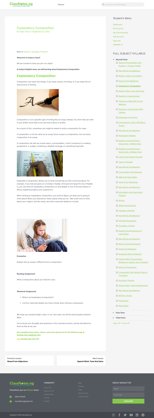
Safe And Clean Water (128, 177)
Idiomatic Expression (127, 221)
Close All (125, 323)
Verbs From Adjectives (128, 182)
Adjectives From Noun (128, 117)
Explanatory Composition (130, 86)
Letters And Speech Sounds (130, 157)
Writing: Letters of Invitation (130, 76)
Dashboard (117, 24)
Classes (61, 4)
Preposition (123, 301)
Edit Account (118, 37)
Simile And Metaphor (127, 249)
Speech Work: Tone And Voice (131, 91)
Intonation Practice (127, 210)
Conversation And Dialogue (130, 172)
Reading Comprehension (129, 96)
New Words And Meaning (130, 71)
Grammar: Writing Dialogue (130, 254)
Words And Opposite (127, 205)
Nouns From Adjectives (128, 81)
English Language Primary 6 (36, 52)
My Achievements (120, 32)
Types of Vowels (126, 162)
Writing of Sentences (127, 267)
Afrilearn (29, 390)
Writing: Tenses (125, 295)
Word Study (123, 306)
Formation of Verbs (127, 226)
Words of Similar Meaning (129, 244)
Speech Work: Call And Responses (133, 285)
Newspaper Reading (127, 135)
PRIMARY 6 (118, 45)
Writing (122, 200)
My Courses (118, 28)
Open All (116, 323)
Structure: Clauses (127, 280)
